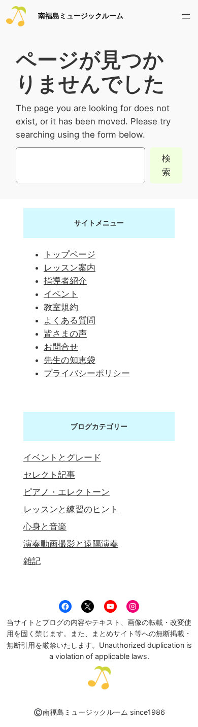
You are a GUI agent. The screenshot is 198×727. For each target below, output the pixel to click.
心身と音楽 (45, 526)
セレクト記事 (49, 475)
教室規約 (61, 307)
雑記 (32, 561)
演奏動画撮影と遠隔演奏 (70, 544)
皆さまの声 (65, 333)
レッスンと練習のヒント (70, 509)
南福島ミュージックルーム (80, 15)
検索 (166, 165)
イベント (61, 294)
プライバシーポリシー (87, 373)
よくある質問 (69, 320)
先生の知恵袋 (69, 360)
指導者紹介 (65, 281)
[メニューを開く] (186, 16)
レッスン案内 (69, 267)
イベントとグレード (62, 457)
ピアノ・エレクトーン (66, 492)
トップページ (69, 254)
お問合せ (61, 347)
